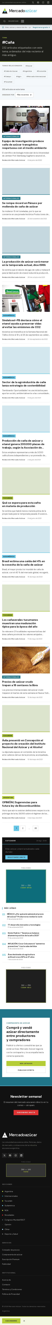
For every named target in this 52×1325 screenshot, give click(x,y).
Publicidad (6, 1264)
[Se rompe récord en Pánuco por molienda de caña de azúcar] (26, 195)
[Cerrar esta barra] (24, 1321)
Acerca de (6, 1280)
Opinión (8, 1224)
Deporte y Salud (11, 1234)
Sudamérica (9, 315)
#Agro (18, 76)
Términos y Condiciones (12, 1289)
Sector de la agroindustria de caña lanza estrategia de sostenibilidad (24, 383)
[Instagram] (43, 2)
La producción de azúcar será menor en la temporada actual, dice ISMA (25, 263)
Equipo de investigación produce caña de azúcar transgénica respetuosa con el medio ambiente (24, 144)
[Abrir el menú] (22, 21)
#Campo (7, 76)
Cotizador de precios (11, 1250)
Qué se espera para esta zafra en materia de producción (21, 504)
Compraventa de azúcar (12, 1254)
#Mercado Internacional (36, 76)
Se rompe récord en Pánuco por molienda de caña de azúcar (22, 204)
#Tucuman (8, 82)
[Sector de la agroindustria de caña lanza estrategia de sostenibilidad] (26, 374)
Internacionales (11, 136)
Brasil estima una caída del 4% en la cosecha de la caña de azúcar (23, 562)
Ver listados (26, 1063)
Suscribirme (11, 1321)
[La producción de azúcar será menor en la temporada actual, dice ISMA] (26, 254)
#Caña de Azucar (11, 71)
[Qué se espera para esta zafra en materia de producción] (26, 495)
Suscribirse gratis (26, 1112)
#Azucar (28, 66)
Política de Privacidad (11, 1294)
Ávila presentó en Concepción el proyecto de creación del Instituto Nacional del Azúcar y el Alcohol (23, 744)
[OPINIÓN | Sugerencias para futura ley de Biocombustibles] (26, 794)
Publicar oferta (26, 1070)
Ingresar (13, 21)
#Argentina (27, 71)
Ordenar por (8, 95)
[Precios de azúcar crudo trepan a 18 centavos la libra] (26, 674)
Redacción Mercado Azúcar (13, 160)
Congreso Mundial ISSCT (15, 1220)
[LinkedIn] (48, 2)
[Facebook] (38, 2)
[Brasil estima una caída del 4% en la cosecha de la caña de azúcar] (26, 553)
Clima (7, 1229)
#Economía (41, 71)
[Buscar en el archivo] (4, 21)
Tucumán (7, 498)
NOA (6, 1210)
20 (36, 828)
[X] (33, 2)
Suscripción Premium (10, 1259)
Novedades (9, 1215)
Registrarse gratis (41, 27)
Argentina (8, 798)
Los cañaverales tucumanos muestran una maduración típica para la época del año (20, 623)
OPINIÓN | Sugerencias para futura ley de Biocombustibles (21, 804)
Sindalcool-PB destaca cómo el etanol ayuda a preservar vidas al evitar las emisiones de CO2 (22, 324)
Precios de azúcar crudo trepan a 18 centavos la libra (20, 683)
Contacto (6, 1284)
